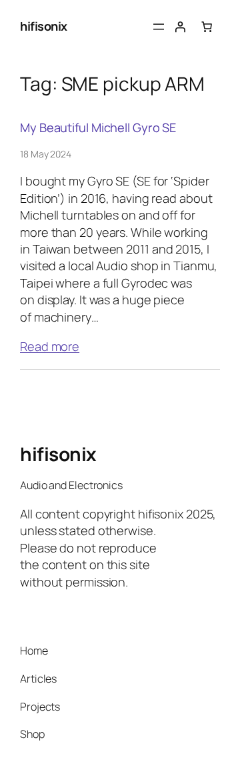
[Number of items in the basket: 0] (206, 26)
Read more (49, 346)
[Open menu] (159, 27)
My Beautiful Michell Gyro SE (98, 127)
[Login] (180, 26)
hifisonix (43, 26)
